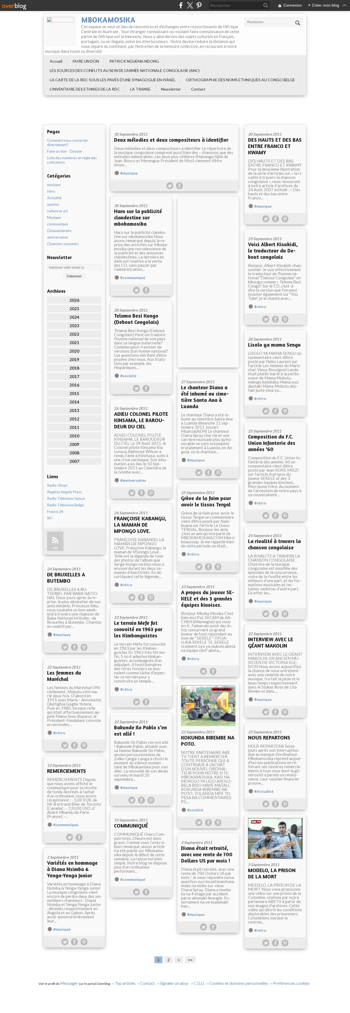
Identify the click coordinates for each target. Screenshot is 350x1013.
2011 (74, 427)
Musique (54, 217)
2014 (74, 401)
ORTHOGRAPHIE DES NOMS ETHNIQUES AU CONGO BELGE (240, 79)
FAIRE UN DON (86, 61)
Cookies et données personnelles (238, 983)
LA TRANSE (140, 89)
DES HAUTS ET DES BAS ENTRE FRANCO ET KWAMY (275, 146)
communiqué (57, 224)
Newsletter (171, 89)
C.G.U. (199, 983)
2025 (74, 308)
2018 (74, 367)
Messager (69, 983)
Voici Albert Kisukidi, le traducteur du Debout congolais (273, 250)
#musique (129, 173)
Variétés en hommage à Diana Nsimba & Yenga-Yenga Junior (72, 869)
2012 (74, 418)
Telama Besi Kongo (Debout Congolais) (136, 318)
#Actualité (263, 791)
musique (53, 184)
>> (190, 960)
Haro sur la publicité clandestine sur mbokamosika (138, 217)
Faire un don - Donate (64, 151)
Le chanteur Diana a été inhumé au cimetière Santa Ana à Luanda (205, 396)
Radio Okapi (57, 485)
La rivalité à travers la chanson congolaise (274, 544)
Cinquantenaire (59, 230)
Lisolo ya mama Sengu (274, 344)
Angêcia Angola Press (64, 492)
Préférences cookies (291, 983)
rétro (51, 191)
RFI (49, 518)
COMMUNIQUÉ (131, 825)
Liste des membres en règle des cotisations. (72, 160)
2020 (74, 351)
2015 (74, 393)
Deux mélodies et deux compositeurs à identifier (171, 140)
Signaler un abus (174, 983)
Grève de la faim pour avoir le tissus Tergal (206, 501)
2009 (74, 444)
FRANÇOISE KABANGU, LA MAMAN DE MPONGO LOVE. (140, 524)
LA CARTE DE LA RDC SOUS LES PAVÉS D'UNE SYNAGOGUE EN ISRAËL (113, 79)
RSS (55, 548)
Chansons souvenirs (63, 244)
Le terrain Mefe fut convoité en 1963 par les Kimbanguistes (138, 629)
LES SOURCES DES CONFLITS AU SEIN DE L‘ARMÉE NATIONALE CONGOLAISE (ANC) (125, 70)
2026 (74, 300)
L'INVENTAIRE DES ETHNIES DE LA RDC (85, 89)
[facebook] (180, 5)
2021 (74, 342)
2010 (74, 435)
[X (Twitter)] (189, 5)
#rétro (260, 306)
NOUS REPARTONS (269, 737)
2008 (74, 452)
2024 (74, 317)
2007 (74, 461)
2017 (74, 376)
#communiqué (132, 277)
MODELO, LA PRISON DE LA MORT (272, 873)
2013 (74, 410)
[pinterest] (199, 5)
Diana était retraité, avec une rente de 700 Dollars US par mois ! (206, 854)
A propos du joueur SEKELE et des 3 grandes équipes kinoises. (207, 598)
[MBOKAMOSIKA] (60, 30)
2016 (74, 384)
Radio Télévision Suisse (66, 498)
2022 (74, 334)
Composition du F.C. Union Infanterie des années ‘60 (271, 442)
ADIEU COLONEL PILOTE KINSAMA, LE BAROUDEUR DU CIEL (141, 420)
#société (128, 376)
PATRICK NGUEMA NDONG (134, 61)
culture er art (57, 211)
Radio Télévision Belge (65, 505)
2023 (74, 325)
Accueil (56, 61)
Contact (198, 89)
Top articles (125, 983)
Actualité (54, 198)
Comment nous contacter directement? (67, 142)
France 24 (55, 511)
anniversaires (57, 237)
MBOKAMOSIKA (108, 19)
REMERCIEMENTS (66, 771)
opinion (53, 204)
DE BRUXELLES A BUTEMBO (66, 577)
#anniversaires (133, 480)
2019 (74, 359)
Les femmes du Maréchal (64, 675)
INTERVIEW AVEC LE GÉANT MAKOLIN (270, 642)
